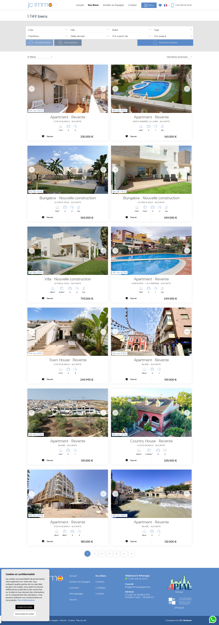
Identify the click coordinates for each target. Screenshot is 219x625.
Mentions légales (51, 620)
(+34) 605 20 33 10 (137, 578)
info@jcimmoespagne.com (138, 587)
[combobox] (47, 29)
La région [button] (101, 587)
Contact (132, 5)
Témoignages (76, 593)
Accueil (80, 5)
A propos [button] (74, 587)
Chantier (100, 581)
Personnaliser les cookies (24, 614)
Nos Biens (93, 5)
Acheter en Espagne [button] (113, 5)
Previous (29, 89)
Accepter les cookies (24, 607)
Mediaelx (187, 620)
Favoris (73, 599)
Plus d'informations (26, 600)
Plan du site (81, 620)
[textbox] (47, 30)
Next (102, 89)
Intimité (63, 620)
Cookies (71, 620)
